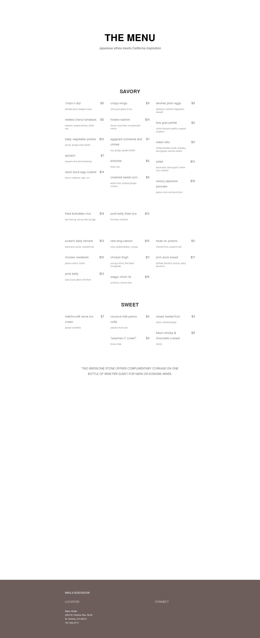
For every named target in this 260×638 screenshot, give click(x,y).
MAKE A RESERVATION (77, 592)
